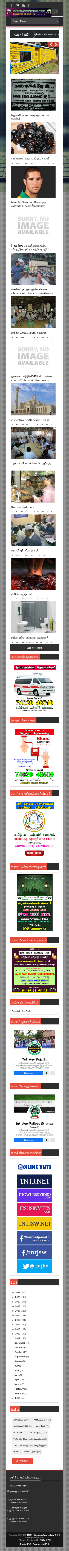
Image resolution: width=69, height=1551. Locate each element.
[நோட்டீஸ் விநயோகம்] (33, 487)
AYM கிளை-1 (19, 1420)
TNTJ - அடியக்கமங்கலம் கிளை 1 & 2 (43, 1535)
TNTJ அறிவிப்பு (36, 1433)
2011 (18, 1338)
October (19, 1352)
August (18, 1361)
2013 (18, 1329)
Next (56, 44)
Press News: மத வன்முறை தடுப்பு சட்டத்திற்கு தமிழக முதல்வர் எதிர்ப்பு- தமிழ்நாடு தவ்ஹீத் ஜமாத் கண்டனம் (31, 249)
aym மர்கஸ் (40, 1426)
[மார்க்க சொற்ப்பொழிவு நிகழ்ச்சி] (33, 312)
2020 (18, 1297)
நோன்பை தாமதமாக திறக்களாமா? (30, 158)
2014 (18, 1324)
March (18, 1384)
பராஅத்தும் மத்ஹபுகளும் (24, 550)
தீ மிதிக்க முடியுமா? (22, 594)
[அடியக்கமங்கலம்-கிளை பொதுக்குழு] (33, 443)
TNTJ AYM (45, 1540)
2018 (18, 1306)
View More (22, 1461)
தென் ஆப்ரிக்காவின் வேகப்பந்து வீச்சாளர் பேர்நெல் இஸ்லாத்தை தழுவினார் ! (28, 205)
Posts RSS (25, 1544)
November (20, 1347)
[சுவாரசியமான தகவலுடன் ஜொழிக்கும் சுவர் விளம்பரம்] (34, 73)
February (19, 1389)
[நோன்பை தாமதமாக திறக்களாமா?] (33, 138)
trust (15, 1452)
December (20, 1343)
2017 (18, 1311)
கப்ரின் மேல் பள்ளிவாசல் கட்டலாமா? (31, 419)
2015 (18, 1320)
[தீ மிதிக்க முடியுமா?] (33, 574)
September (20, 1356)
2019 (18, 1302)
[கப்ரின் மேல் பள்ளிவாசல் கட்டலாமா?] (33, 399)
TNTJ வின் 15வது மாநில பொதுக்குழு (28, 1439)
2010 (18, 1398)
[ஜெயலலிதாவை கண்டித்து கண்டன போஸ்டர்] (33, 95)
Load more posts (34, 647)
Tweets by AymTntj (21, 1011)
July (17, 1366)
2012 (18, 1334)
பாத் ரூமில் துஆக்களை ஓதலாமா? (29, 637)
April (17, 1379)
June (17, 1370)
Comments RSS (41, 1544)
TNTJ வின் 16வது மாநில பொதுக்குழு (28, 1445)
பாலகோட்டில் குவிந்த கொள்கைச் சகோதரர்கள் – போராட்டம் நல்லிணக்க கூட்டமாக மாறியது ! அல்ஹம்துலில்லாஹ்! (33, 292)
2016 (18, 1315)
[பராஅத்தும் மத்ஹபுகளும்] (33, 530)
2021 (18, 1292)
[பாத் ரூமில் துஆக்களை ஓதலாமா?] (33, 617)
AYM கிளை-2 (39, 1420)
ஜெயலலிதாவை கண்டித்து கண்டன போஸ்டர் (30, 116)
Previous (50, 44)
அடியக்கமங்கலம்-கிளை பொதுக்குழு (31, 463)
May (17, 1375)
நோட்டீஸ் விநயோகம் (22, 507)
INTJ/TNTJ (18, 1433)
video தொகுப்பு (31, 1452)
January (19, 1393)
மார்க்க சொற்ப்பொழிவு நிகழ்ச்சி (28, 332)
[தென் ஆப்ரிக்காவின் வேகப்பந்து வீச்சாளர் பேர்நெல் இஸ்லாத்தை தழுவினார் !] (33, 182)
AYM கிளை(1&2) (20, 1426)
